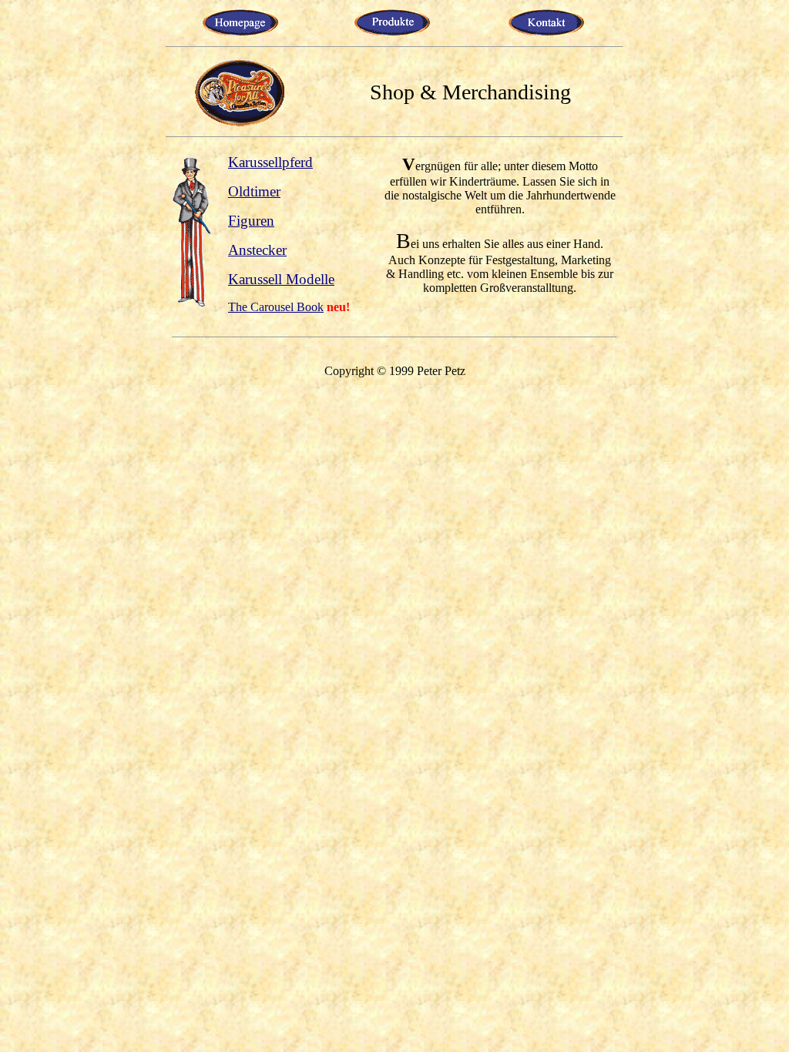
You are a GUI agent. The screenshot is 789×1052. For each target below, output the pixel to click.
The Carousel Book (276, 306)
